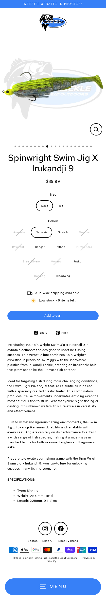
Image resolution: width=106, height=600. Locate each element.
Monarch (57, 261)
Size (53, 194)
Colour (53, 221)
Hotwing (39, 276)
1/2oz (44, 206)
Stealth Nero (31, 261)
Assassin (19, 232)
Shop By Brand (68, 541)
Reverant (18, 247)
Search (32, 541)
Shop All (47, 541)
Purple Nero (84, 247)
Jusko (77, 261)
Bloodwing (63, 276)
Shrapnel (85, 232)
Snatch (63, 232)
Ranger (40, 247)
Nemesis (41, 232)
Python (60, 247)
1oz (61, 206)
